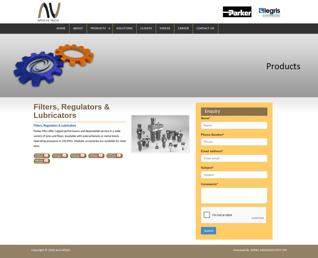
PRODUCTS (98, 28)
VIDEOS (165, 28)
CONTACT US (205, 28)
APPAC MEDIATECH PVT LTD (269, 250)
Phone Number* (212, 134)
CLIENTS (146, 28)
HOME (61, 28)
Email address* (212, 151)
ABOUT (78, 28)
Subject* (207, 167)
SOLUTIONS (124, 28)
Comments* (209, 184)
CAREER (183, 28)
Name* (205, 118)
